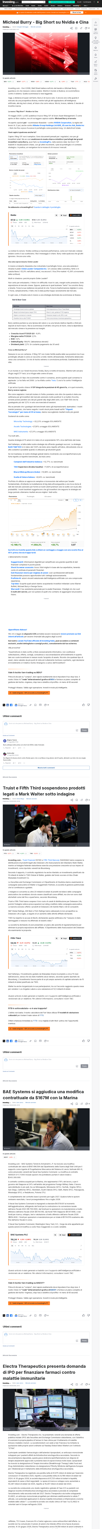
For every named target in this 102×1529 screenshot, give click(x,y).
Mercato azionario (56, 8)
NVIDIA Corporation (62, 123)
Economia (84, 8)
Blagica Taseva (12, 740)
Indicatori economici (68, 8)
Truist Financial (29, 860)
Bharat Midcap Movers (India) (27, 472)
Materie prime (46, 8)
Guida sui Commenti (9, 735)
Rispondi (8, 748)
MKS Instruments (21, 432)
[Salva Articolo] (76, 28)
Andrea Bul (10, 753)
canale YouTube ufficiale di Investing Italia (36, 641)
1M (18, 226)
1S (15, 226)
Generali (77, 8)
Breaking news (31, 8)
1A (25, 226)
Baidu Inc (80, 125)
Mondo (99, 8)
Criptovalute (92, 8)
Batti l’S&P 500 (15, 447)
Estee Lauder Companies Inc (34, 269)
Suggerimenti (17, 562)
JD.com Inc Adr (68, 125)
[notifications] (94, 2)
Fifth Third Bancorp (51, 860)
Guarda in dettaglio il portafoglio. (47, 207)
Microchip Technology (23, 421)
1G (12, 226)
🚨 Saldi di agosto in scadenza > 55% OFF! (62, 2)
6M (22, 226)
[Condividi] (71, 28)
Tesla (53, 380)
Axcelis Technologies (22, 426)
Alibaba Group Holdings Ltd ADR (47, 125)
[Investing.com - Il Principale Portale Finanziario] (11, 2)
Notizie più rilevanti (20, 8)
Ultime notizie (8, 8)
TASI (16, 467)
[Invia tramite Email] (40, 705)
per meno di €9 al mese (30, 412)
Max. (33, 226)
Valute (38, 8)
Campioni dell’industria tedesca (28, 462)
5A (29, 226)
